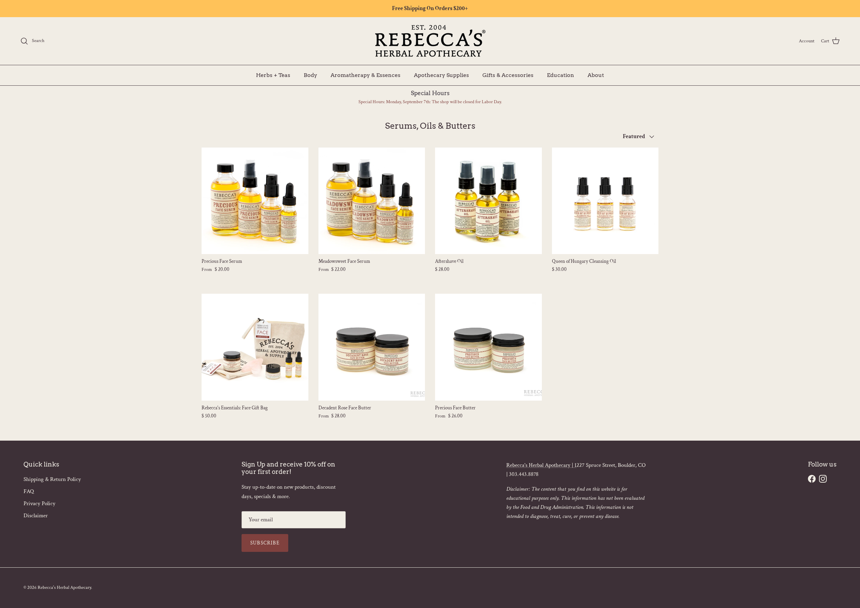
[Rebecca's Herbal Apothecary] (430, 41)
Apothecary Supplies (441, 75)
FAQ (29, 491)
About (596, 75)
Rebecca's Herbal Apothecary (64, 587)
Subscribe (265, 543)
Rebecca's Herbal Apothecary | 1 (541, 465)
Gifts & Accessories (507, 75)
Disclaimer (36, 515)
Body (310, 75)
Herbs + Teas (273, 75)
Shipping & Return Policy (52, 479)
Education (560, 75)
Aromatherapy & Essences (365, 75)
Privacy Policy (39, 503)
